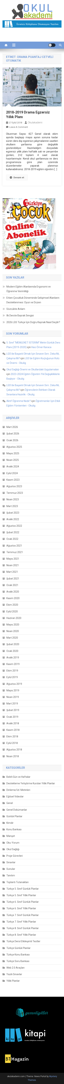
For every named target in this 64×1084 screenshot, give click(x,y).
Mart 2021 (12, 571)
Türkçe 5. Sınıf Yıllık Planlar (21, 895)
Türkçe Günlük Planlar (18, 948)
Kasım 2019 (13, 664)
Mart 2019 (12, 703)
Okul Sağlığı (12, 849)
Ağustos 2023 (14, 486)
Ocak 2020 (12, 651)
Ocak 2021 (12, 585)
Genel (9, 803)
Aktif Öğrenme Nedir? (18, 401)
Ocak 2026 (12, 440)
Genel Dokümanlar (16, 809)
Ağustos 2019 (14, 683)
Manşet (10, 836)
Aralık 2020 (12, 591)
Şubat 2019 (12, 710)
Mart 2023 (12, 506)
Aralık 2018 (12, 723)
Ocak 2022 (12, 538)
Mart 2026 (12, 427)
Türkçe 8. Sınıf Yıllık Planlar (21, 934)
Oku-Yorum (12, 842)
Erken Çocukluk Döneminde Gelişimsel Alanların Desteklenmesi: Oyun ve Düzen (32, 300)
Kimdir (10, 822)
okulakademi (35, 122)
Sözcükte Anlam (15, 309)
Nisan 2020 (12, 631)
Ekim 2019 (12, 670)
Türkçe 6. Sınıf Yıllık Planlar (21, 908)
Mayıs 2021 (12, 558)
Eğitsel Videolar (15, 796)
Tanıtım (10, 875)
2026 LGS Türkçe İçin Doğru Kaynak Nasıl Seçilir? (33, 322)
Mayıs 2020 (12, 624)
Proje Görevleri (14, 855)
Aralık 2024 (12, 466)
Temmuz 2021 (14, 552)
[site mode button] (51, 45)
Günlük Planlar (14, 816)
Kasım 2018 (13, 730)
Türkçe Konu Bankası (18, 954)
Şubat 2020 (12, 644)
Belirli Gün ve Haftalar (18, 776)
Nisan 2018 (12, 756)
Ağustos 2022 (14, 525)
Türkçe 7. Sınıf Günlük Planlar (22, 915)
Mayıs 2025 (12, 453)
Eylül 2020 (12, 611)
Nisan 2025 (12, 460)
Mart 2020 (12, 637)
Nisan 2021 (12, 565)
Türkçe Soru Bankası (17, 961)
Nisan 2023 (12, 499)
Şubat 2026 (12, 433)
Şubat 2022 (12, 532)
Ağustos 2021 (14, 545)
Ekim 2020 (12, 604)
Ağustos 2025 (14, 446)
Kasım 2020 (13, 598)
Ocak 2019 (12, 716)
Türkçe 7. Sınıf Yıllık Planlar (21, 921)
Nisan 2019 (12, 697)
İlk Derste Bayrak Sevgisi (20, 315)
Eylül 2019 (12, 677)
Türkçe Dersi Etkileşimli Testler (23, 941)
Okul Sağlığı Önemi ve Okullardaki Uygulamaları (32, 369)
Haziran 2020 (13, 618)
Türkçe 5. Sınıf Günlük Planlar (22, 888)
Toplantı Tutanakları (17, 882)
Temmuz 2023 (14, 492)
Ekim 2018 (12, 736)
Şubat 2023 (12, 512)
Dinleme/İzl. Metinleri (18, 790)
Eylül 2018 (12, 743)
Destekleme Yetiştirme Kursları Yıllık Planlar (30, 783)
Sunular (10, 868)
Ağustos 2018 (14, 749)
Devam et (19, 177)
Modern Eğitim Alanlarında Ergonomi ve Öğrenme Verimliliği (28, 289)
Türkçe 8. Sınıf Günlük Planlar (22, 928)
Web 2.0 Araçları (15, 967)
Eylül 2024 (12, 473)
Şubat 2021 (12, 578)
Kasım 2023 (13, 479)
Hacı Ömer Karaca (41, 347)
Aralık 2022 (12, 519)
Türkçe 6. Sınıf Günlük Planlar (22, 901)
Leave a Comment (18, 127)
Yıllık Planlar (13, 980)
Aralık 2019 (12, 657)
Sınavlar (10, 862)
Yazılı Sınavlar (14, 974)
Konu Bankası (14, 829)
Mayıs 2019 (12, 690)
